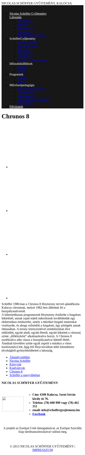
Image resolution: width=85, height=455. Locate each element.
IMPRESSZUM (42, 450)
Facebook (38, 414)
